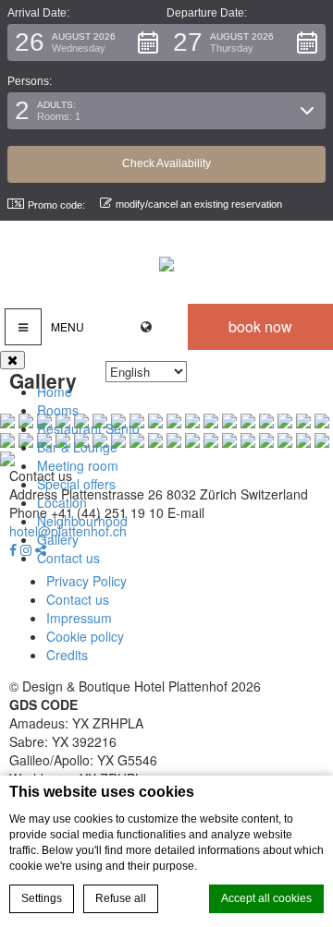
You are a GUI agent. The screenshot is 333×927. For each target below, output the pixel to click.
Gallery (58, 539)
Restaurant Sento (88, 428)
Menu (67, 326)
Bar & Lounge (77, 447)
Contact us (68, 557)
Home (54, 391)
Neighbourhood (82, 521)
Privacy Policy (86, 581)
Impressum (79, 617)
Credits (67, 654)
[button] (86, 42)
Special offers (76, 484)
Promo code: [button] (56, 205)
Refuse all (120, 898)
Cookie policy (85, 636)
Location (62, 502)
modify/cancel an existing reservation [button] (199, 204)
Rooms (58, 410)
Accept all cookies (266, 898)
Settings (41, 898)
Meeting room (77, 465)
